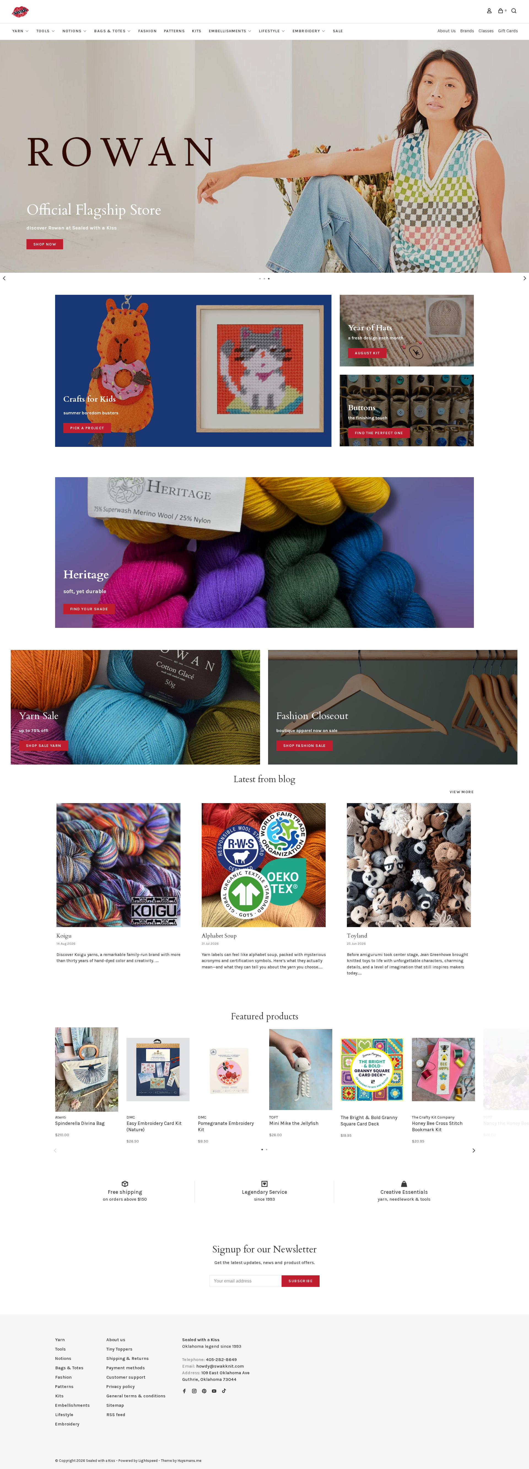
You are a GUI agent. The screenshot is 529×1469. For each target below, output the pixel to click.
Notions (72, 31)
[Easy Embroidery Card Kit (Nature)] (158, 1069)
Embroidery (306, 31)
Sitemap (115, 1405)
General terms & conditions (136, 1395)
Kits (197, 31)
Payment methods (125, 1367)
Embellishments (228, 31)
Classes (486, 30)
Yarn (18, 31)
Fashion (147, 31)
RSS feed (115, 1414)
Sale (338, 31)
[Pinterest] (204, 1391)
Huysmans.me (189, 1461)
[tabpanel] (264, 156)
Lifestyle (269, 31)
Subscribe (300, 1281)
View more (462, 792)
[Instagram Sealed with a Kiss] (194, 1391)
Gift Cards (508, 30)
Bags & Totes (110, 31)
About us (115, 1339)
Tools (43, 31)
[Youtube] (214, 1391)
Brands (467, 30)
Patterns (174, 31)
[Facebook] (184, 1391)
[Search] (514, 11)
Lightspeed (148, 1461)
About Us (447, 30)
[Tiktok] (224, 1391)
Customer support (125, 1377)
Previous (4, 278)
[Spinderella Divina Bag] (86, 1069)
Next (525, 278)
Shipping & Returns (127, 1358)
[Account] (490, 11)
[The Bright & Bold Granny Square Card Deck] (372, 1069)
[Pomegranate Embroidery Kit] (229, 1069)
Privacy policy (120, 1386)
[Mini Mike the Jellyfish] (300, 1069)
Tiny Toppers (119, 1349)
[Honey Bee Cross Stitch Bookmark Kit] (443, 1069)
